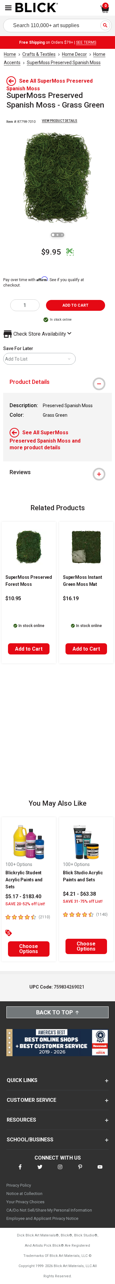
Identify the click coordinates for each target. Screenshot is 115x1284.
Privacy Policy (18, 1185)
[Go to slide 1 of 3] (53, 235)
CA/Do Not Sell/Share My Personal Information (49, 1210)
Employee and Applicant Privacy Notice (42, 1218)
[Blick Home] (36, 8)
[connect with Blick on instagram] (60, 1171)
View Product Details (59, 121)
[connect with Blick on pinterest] (80, 1171)
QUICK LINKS (22, 1080)
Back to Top (54, 1012)
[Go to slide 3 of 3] (62, 235)
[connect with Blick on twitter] (40, 1171)
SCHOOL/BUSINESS (30, 1140)
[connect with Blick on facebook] (20, 1171)
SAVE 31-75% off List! (83, 901)
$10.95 (13, 598)
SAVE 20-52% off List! (25, 904)
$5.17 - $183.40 (23, 896)
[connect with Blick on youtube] (100, 1171)
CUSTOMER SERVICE (31, 1100)
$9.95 (51, 252)
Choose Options (28, 948)
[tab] (57, 382)
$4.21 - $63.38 (79, 894)
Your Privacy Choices (25, 1201)
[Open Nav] (8, 7)
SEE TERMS (86, 42)
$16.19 (71, 598)
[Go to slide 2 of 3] (57, 235)
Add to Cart (28, 649)
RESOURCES (21, 1120)
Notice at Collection (24, 1193)
